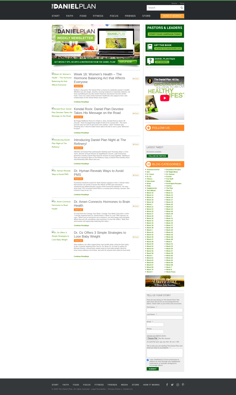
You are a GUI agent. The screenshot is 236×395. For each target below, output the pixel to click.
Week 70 (150, 270)
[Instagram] (177, 385)
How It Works (172, 16)
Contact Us (128, 389)
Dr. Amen (150, 174)
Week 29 (150, 216)
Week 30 (150, 218)
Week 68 (169, 265)
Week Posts (170, 272)
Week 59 (169, 253)
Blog (182, 3)
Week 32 (150, 221)
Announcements (153, 170)
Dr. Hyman (170, 174)
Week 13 (169, 195)
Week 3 (169, 216)
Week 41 (150, 232)
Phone (149, 329)
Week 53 (169, 246)
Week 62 (169, 258)
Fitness (98, 16)
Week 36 (150, 225)
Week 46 (169, 237)
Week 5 (169, 242)
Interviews (151, 181)
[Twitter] (172, 385)
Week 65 (150, 263)
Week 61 (150, 258)
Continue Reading (81, 102)
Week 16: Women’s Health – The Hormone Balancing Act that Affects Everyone (99, 78)
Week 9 (149, 272)
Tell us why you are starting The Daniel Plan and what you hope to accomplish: (164, 347)
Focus (114, 16)
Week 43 (150, 235)
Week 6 (149, 256)
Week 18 (150, 202)
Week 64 (169, 260)
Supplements (152, 188)
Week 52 (150, 246)
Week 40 (169, 230)
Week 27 (150, 214)
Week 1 (169, 190)
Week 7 (169, 267)
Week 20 (169, 204)
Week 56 (150, 251)
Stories (169, 186)
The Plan (169, 188)
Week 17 (169, 200)
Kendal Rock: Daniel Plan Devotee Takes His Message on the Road (98, 111)
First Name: (152, 307)
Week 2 (149, 204)
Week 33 (169, 221)
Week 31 (169, 218)
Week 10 (150, 193)
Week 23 (150, 209)
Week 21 (150, 207)
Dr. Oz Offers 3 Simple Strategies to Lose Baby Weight (100, 234)
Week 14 (150, 197)
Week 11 (169, 193)
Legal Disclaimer (98, 389)
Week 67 (150, 265)
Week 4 (149, 230)
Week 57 (169, 251)
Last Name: (152, 314)
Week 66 (169, 263)
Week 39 (169, 228)
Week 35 (169, 223)
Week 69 (150, 267)
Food (83, 16)
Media (174, 3)
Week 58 (150, 253)
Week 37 (169, 225)
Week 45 (150, 237)
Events (169, 177)
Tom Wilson (151, 190)
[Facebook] (167, 385)
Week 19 (169, 202)
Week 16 (150, 200)
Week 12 (150, 195)
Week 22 (169, 207)
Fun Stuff (169, 179)
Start (56, 16)
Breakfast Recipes (173, 170)
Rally (149, 186)
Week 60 (169, 256)
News (149, 184)
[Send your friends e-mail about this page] (135, 79)
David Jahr (78, 86)
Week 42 (169, 232)
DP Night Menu (172, 172)
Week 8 (169, 270)
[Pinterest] (183, 385)
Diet (148, 172)
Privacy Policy (114, 389)
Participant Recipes (174, 184)
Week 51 (169, 244)
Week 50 (150, 244)
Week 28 (169, 214)
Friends (130, 16)
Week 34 (150, 223)
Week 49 (150, 242)
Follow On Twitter (157, 156)
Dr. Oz (149, 177)
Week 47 (150, 239)
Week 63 (150, 260)
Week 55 (169, 249)
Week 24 (169, 209)
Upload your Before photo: (156, 336)
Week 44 (169, 235)
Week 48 (169, 239)
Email (150, 322)
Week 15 (169, 197)
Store (146, 16)
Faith (69, 16)
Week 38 (150, 228)
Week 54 (150, 249)
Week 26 (169, 211)
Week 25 (150, 211)
